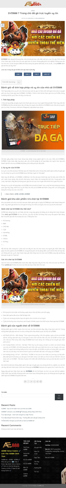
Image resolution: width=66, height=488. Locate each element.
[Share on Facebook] (28, 381)
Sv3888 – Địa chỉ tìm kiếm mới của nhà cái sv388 (16, 408)
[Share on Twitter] (31, 381)
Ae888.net (4, 459)
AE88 (16, 194)
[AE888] (33, 3)
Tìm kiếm (4, 392)
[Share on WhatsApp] (25, 381)
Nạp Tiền (37, 457)
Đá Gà (33, 10)
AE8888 (27, 194)
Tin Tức (36, 472)
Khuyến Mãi (38, 447)
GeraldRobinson (39, 18)
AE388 (21, 194)
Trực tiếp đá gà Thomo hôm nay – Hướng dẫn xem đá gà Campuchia (23, 418)
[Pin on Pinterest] (37, 381)
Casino (25, 473)
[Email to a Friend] (34, 381)
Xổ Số (25, 463)
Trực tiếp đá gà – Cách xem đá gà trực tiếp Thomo (17, 415)
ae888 (25, 455)
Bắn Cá (25, 467)
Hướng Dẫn (37, 468)
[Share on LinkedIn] (40, 381)
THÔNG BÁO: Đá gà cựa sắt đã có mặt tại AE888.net (17, 421)
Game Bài (26, 453)
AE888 (59, 63)
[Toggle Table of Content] (18, 82)
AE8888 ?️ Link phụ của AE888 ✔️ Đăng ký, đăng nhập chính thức (21, 412)
